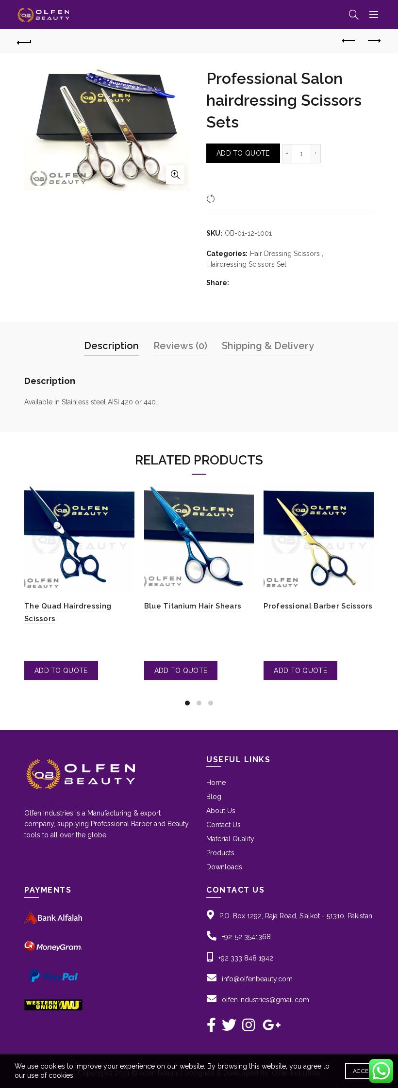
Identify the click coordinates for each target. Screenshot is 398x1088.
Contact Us (223, 825)
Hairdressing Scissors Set (246, 264)
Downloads (224, 867)
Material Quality (230, 839)
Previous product (349, 41)
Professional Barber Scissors (318, 606)
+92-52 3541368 (246, 937)
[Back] (25, 41)
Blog (213, 796)
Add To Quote (243, 153)
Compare (232, 198)
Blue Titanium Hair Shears (193, 606)
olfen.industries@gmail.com (265, 1000)
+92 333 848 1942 (245, 958)
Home (216, 782)
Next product (374, 41)
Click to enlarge (175, 174)
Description (111, 346)
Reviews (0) (180, 346)
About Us (220, 811)
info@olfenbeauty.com (257, 979)
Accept (364, 1071)
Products (220, 853)
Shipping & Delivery (268, 346)
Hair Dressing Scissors (285, 253)
